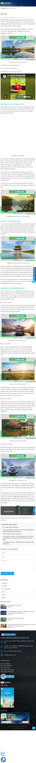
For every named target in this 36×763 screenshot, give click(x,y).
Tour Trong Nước (6, 589)
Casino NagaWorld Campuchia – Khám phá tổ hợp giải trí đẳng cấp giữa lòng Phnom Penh (18, 530)
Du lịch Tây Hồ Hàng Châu (8, 291)
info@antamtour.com (10, 655)
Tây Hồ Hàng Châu (6, 20)
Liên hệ (4, 597)
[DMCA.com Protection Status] (6, 682)
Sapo (21, 728)
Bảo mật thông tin (5, 663)
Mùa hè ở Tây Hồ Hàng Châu (18, 384)
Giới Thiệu (4, 586)
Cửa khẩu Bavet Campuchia (10, 527)
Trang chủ (4, 583)
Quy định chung (5, 667)
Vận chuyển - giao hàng (7, 669)
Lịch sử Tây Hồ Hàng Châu (9, 68)
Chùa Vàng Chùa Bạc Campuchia (12, 534)
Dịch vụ (4, 594)
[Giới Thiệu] (18, 698)
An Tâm (14, 500)
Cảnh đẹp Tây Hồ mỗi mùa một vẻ (11, 71)
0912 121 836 (17, 651)
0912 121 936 (8, 651)
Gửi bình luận (7, 573)
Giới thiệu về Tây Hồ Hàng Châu (11, 65)
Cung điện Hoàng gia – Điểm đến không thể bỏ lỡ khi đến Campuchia (18, 542)
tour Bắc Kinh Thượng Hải (19, 496)
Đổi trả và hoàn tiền (6, 665)
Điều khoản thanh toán (7, 671)
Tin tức (3, 591)
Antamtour (4, 33)
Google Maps (20, 155)
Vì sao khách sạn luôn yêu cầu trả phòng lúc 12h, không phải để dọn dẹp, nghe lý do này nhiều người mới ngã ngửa (18, 538)
